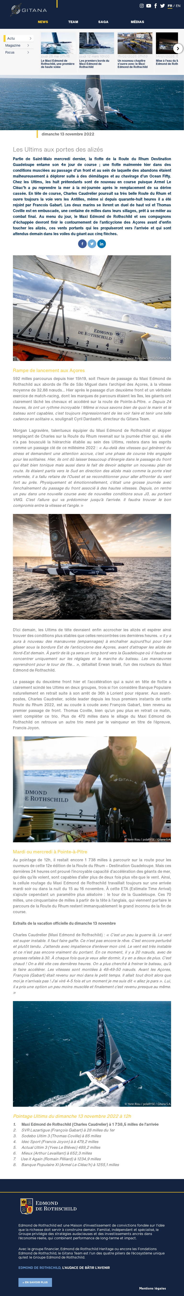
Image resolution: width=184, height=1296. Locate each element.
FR (170, 5)
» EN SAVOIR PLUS (35, 1282)
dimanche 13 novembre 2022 (68, 134)
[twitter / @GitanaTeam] (163, 5)
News (43, 21)
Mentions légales (152, 1288)
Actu (11, 38)
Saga (103, 21)
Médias (137, 21)
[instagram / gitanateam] (142, 5)
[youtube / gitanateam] (149, 5)
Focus (9, 52)
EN (178, 5)
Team (73, 21)
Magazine (12, 45)
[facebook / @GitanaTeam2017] (156, 5)
